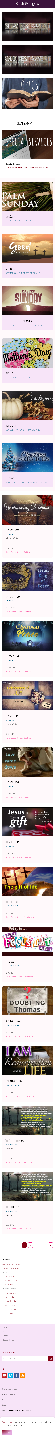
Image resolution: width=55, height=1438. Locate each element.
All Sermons (6, 1259)
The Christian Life (10, 1280)
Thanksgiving (10, 1309)
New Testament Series (11, 1264)
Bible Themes (8, 1276)
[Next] (50, 1245)
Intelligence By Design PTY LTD (20, 1410)
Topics (8, 552)
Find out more (7, 1422)
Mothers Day (10, 1305)
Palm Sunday (10, 1293)
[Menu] (51, 4)
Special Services (16, 552)
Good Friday (28, 1162)
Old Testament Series (10, 1268)
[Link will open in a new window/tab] (4, 1375)
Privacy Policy (6, 1400)
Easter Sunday (29, 917)
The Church (8, 1284)
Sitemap (4, 1405)
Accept (7, 1432)
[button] (50, 1358)
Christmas (27, 552)
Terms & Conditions (8, 1394)
